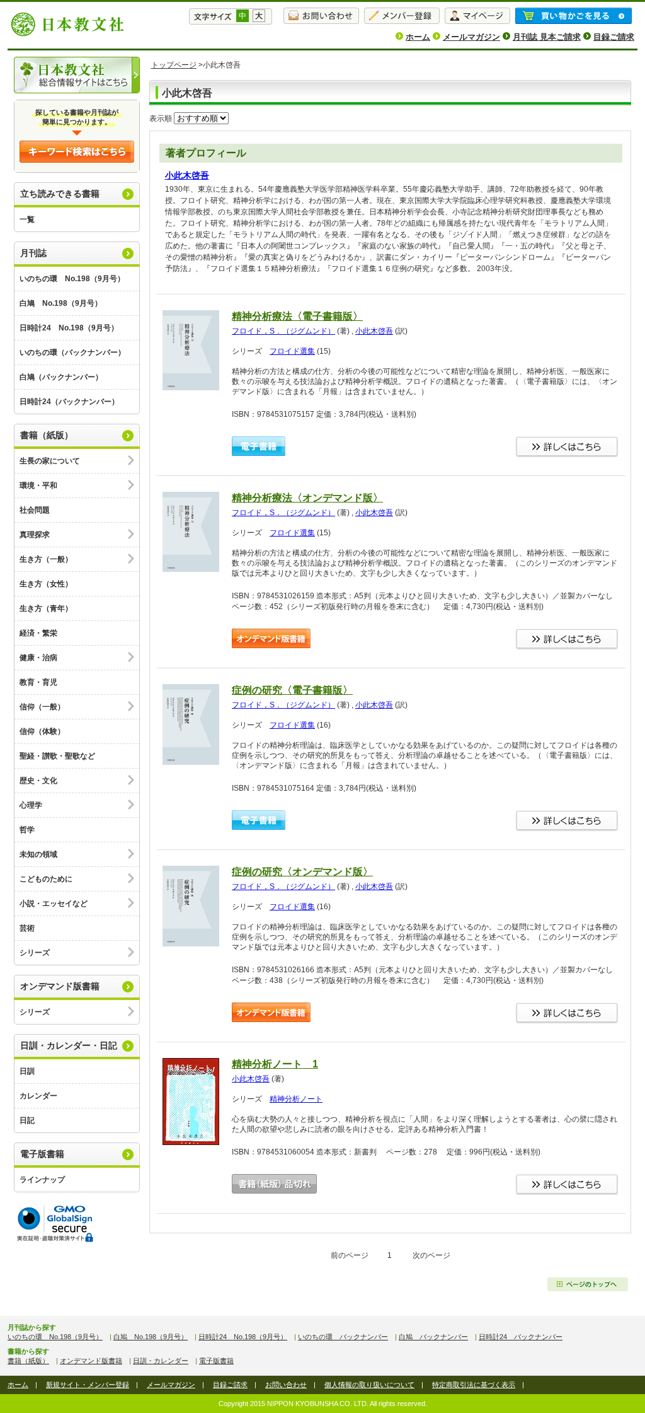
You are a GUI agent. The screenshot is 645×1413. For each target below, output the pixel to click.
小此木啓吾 (187, 175)
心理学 (31, 805)
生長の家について (50, 460)
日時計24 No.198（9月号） (69, 327)
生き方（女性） (46, 583)
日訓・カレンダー (160, 1360)
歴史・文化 (38, 780)
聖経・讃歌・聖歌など (57, 756)
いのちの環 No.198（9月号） (72, 278)
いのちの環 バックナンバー (343, 1336)
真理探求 (35, 534)
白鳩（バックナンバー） (61, 377)
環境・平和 (38, 485)
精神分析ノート (296, 1099)
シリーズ (35, 952)
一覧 (27, 219)
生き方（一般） (46, 559)
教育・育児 (38, 682)
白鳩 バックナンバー (433, 1336)
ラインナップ (42, 1179)
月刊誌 (33, 253)
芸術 (27, 928)
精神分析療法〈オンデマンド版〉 (307, 497)
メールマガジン (471, 37)
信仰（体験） (42, 731)
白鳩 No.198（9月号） (61, 303)
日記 (27, 1120)
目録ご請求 (613, 37)
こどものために (46, 879)
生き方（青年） (46, 608)
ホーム (418, 37)
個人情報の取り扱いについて (369, 1384)
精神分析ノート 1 (275, 1064)
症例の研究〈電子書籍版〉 (292, 690)
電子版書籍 (42, 1154)
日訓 (27, 1071)
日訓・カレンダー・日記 (68, 1045)
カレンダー (38, 1095)
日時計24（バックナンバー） (69, 401)
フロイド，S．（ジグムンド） (283, 331)
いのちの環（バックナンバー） (72, 352)
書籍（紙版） (46, 435)
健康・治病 (38, 657)
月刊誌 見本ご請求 (547, 37)
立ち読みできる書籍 (60, 194)
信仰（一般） (42, 706)
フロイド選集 (292, 351)
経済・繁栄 (38, 633)
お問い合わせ (286, 1384)
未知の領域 (38, 854)
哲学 (27, 829)
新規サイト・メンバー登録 (87, 1384)
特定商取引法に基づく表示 (473, 1384)
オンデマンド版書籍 (60, 986)
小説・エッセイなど (54, 903)
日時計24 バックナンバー (520, 1336)
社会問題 (35, 510)
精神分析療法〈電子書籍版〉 (297, 316)
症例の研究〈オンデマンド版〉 (302, 871)
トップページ (174, 65)
